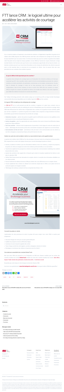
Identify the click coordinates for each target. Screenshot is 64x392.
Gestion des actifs (28, 259)
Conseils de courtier (7, 314)
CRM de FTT (9, 105)
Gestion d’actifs (39, 363)
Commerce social (39, 259)
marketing (19, 277)
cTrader (46, 359)
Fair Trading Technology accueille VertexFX (11, 329)
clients (4, 277)
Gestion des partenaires (18, 259)
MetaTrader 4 (47, 352)
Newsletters (34, 379)
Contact (28, 359)
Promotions (5, 322)
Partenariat (29, 355)
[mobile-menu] (60, 4)
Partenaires (29, 357)
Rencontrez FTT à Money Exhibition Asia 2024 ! (12, 333)
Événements (5, 316)
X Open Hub (47, 357)
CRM (38, 99)
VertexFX (47, 366)
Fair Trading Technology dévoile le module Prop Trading (14, 337)
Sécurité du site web (28, 379)
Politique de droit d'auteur (7, 379)
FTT (13, 277)
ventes (31, 277)
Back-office (57, 257)
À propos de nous (30, 352)
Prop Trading (38, 368)
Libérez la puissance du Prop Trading (10, 335)
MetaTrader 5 (47, 355)
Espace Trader (7, 259)
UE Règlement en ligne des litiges (48, 379)
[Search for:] (32, 305)
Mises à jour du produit (12, 23)
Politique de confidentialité (18, 379)
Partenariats (5, 320)
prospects (26, 277)
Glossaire (39, 379)
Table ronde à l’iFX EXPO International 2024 (11, 331)
